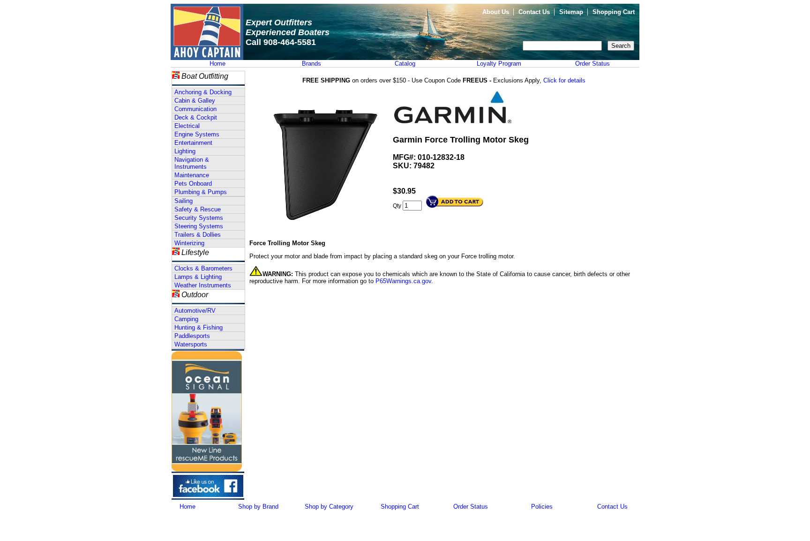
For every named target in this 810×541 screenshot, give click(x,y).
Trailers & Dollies (197, 234)
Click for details (564, 80)
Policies (542, 506)
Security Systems (198, 217)
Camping (186, 319)
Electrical (187, 125)
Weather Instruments (202, 285)
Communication (195, 109)
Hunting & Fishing (198, 327)
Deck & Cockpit (195, 117)
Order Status (592, 63)
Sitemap (571, 11)
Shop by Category (329, 506)
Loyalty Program (499, 63)
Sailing (183, 200)
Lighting (184, 151)
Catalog (405, 63)
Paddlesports (192, 335)
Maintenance (191, 175)
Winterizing (189, 243)
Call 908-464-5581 (281, 42)
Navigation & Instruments (191, 163)
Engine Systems (196, 134)
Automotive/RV (195, 310)
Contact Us (534, 11)
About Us (495, 11)
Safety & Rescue (197, 209)
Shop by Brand (258, 506)
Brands (311, 63)
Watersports (190, 344)
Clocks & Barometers (203, 268)
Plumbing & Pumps (200, 191)
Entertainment (193, 142)
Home (217, 63)
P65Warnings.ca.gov (403, 281)
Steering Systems (198, 226)
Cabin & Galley (194, 100)
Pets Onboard (193, 183)
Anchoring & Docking (203, 92)
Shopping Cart (613, 11)
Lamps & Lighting (198, 276)
